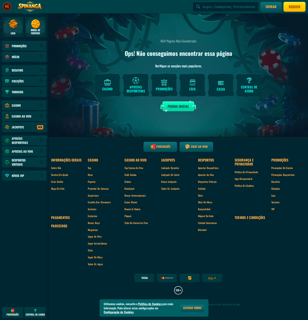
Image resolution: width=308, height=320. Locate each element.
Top (89, 168)
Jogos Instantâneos (97, 243)
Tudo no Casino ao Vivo (136, 223)
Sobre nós (56, 168)
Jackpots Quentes (170, 168)
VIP (273, 209)
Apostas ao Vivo (206, 175)
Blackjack (129, 188)
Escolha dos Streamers (99, 202)
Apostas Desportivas (208, 168)
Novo (90, 175)
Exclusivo (92, 216)
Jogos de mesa (95, 257)
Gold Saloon (130, 175)
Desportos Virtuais (207, 181)
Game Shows (130, 202)
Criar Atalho (57, 181)
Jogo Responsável (243, 178)
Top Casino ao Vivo (133, 168)
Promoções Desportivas (283, 175)
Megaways (93, 230)
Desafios (275, 181)
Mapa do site (57, 188)
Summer (92, 209)
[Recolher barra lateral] (7, 6)
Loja (273, 195)
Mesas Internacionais (135, 195)
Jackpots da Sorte (170, 175)
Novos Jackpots (169, 181)
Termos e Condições (250, 218)
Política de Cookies (244, 185)
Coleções (275, 188)
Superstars (93, 195)
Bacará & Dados (132, 209)
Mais (211, 278)
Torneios (275, 202)
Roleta (127, 181)
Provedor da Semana (98, 188)
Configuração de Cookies (119, 312)
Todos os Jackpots (170, 188)
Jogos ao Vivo (94, 236)
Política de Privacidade (246, 172)
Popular (92, 181)
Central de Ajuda (59, 175)
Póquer (128, 216)
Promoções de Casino (282, 168)
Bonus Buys (94, 223)
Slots (90, 250)
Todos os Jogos (95, 264)
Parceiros (59, 226)
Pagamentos (60, 218)
